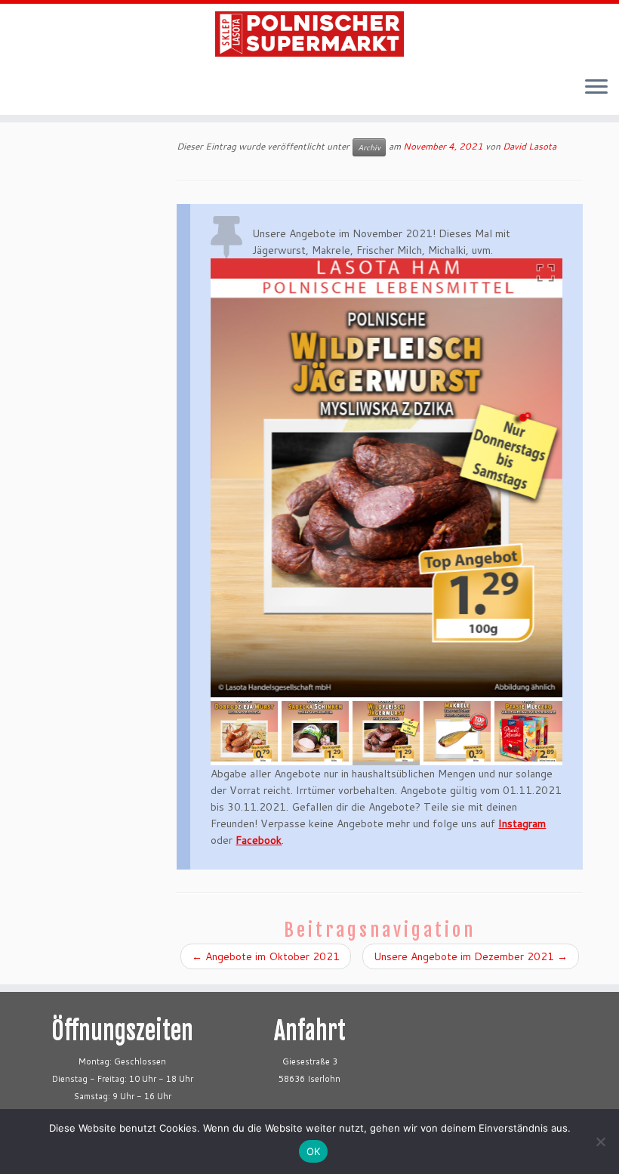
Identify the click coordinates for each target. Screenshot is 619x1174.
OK (313, 1151)
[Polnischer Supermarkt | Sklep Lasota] (309, 34)
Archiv (369, 147)
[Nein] (600, 1141)
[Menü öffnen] (596, 87)
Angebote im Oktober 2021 (266, 956)
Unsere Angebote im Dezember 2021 (471, 956)
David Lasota (529, 146)
